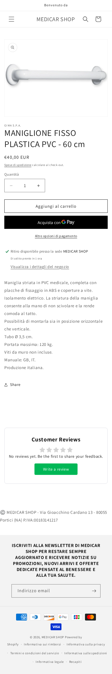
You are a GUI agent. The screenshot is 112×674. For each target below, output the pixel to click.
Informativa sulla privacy (86, 644)
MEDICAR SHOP (53, 637)
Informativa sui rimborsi (42, 644)
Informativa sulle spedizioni (85, 653)
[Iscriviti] (94, 591)
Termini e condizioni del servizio (34, 653)
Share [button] (15, 384)
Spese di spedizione (17, 165)
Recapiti (75, 662)
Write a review (56, 469)
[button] (11, 19)
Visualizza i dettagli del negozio (40, 266)
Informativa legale (50, 662)
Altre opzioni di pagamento (56, 236)
